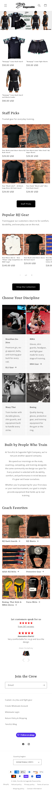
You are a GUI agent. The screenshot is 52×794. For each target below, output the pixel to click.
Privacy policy (29, 784)
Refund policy (16, 784)
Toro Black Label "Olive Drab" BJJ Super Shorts (38, 151)
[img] (26, 623)
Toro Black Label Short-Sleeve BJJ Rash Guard (14, 151)
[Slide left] (20, 275)
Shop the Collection (26, 286)
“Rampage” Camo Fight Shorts (37, 61)
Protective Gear (33, 572)
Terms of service (43, 784)
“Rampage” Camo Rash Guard (12, 61)
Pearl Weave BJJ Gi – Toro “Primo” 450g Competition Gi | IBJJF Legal (12, 260)
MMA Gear (34, 364)
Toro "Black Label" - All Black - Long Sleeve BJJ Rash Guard (13, 187)
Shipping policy (18, 788)
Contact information (34, 788)
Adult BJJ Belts (9, 572)
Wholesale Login (12, 712)
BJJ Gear (10, 367)
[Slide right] (32, 275)
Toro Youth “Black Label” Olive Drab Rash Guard (37, 187)
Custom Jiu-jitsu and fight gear (18, 700)
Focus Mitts (31, 602)
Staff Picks (26, 203)
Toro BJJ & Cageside (24, 781)
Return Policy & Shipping (16, 718)
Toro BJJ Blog (11, 724)
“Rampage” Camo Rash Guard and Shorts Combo (12, 96)
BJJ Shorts (31, 541)
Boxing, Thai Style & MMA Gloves (12, 603)
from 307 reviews (26, 626)
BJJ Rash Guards (9, 541)
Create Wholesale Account (16, 706)
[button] (6, 5)
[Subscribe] (44, 685)
